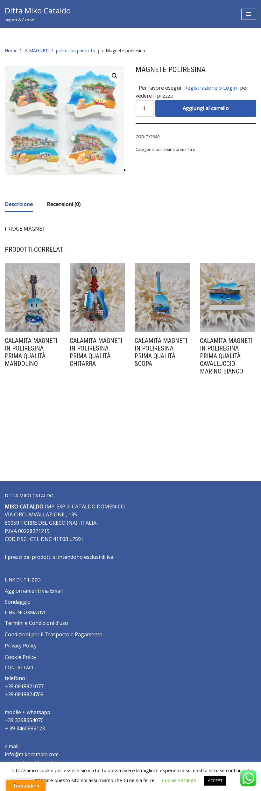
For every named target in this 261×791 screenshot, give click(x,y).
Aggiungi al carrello (206, 108)
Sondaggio (18, 601)
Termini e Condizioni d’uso (36, 622)
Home (11, 51)
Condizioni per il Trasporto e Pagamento (53, 634)
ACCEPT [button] (215, 780)
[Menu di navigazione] (248, 14)
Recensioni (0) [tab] (64, 204)
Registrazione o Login (210, 87)
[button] (114, 76)
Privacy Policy (21, 645)
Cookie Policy (20, 657)
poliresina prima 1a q (77, 51)
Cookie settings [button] (179, 780)
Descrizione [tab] (19, 204)
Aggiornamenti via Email (34, 590)
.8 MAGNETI (36, 51)
